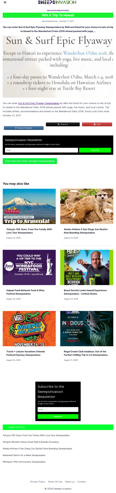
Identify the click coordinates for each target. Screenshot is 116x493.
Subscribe (95, 150)
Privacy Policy (37, 481)
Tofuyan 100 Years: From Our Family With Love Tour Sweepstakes (36, 435)
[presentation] (29, 206)
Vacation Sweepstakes (58, 10)
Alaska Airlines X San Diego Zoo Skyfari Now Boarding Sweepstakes (37, 448)
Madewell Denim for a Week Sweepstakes (24, 455)
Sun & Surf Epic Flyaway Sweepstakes (38, 103)
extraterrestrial (51, 21)
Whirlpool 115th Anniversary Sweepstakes (24, 461)
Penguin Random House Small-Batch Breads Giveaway (31, 442)
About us (70, 481)
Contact (81, 481)
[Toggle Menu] (5, 2)
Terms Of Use (55, 481)
